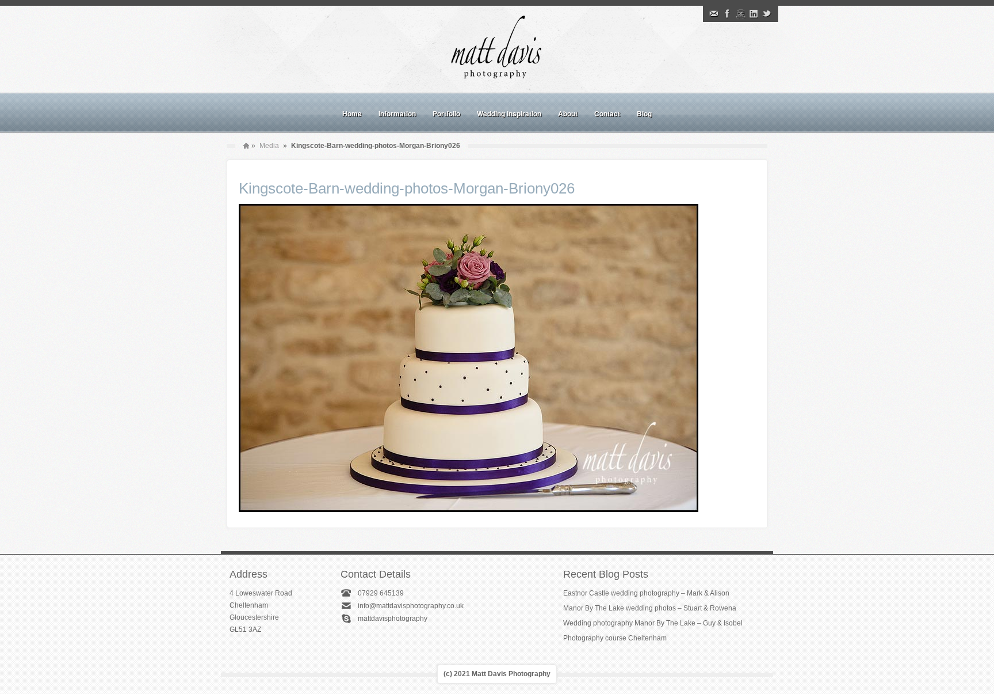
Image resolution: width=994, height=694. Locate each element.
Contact (607, 113)
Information (397, 113)
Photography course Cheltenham (615, 638)
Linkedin (753, 14)
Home (352, 113)
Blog (644, 113)
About (568, 113)
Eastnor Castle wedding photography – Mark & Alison (646, 593)
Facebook (727, 14)
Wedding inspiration (509, 113)
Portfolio (446, 113)
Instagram (740, 14)
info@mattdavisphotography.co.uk (411, 606)
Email (714, 14)
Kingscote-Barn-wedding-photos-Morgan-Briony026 (407, 188)
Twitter (767, 14)
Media (269, 146)
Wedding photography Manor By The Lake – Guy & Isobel (653, 623)
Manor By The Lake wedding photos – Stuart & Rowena (649, 608)
